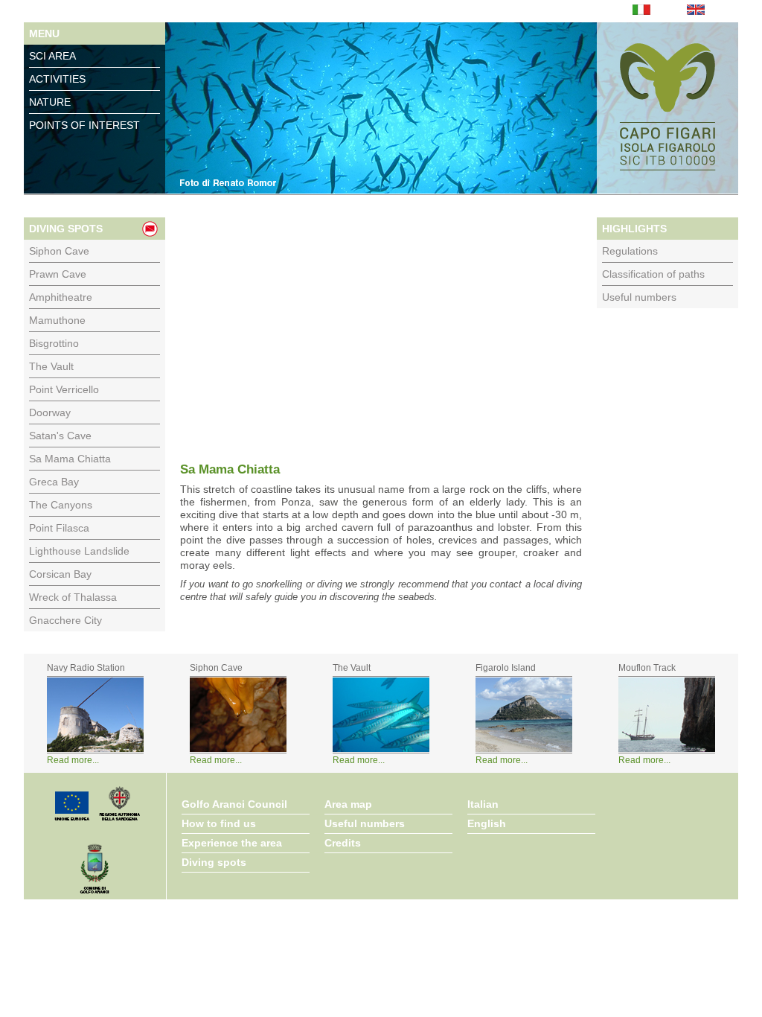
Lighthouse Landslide (79, 551)
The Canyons (60, 505)
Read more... (73, 760)
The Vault (51, 366)
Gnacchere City (65, 620)
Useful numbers (639, 297)
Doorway (50, 412)
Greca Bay (54, 482)
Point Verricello (64, 389)
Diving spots (214, 862)
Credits (342, 843)
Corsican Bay (60, 574)
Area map (348, 804)
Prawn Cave (57, 274)
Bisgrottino (54, 343)
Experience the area (232, 843)
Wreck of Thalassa (73, 597)
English (486, 823)
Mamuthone (57, 320)
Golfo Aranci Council (234, 804)
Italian (483, 804)
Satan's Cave (60, 435)
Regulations (630, 251)
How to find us (219, 823)
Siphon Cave (59, 251)
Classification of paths (653, 274)
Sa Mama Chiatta (70, 459)
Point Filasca (59, 528)
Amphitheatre (60, 297)
